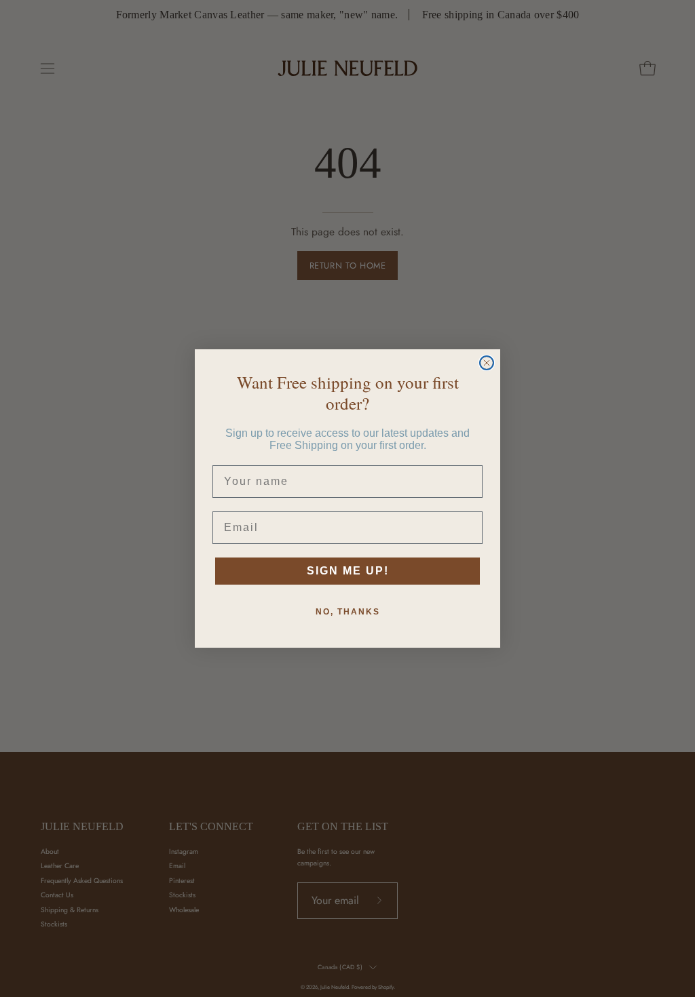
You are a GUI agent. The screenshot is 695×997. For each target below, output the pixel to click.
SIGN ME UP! (348, 570)
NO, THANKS (348, 612)
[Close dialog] (486, 363)
